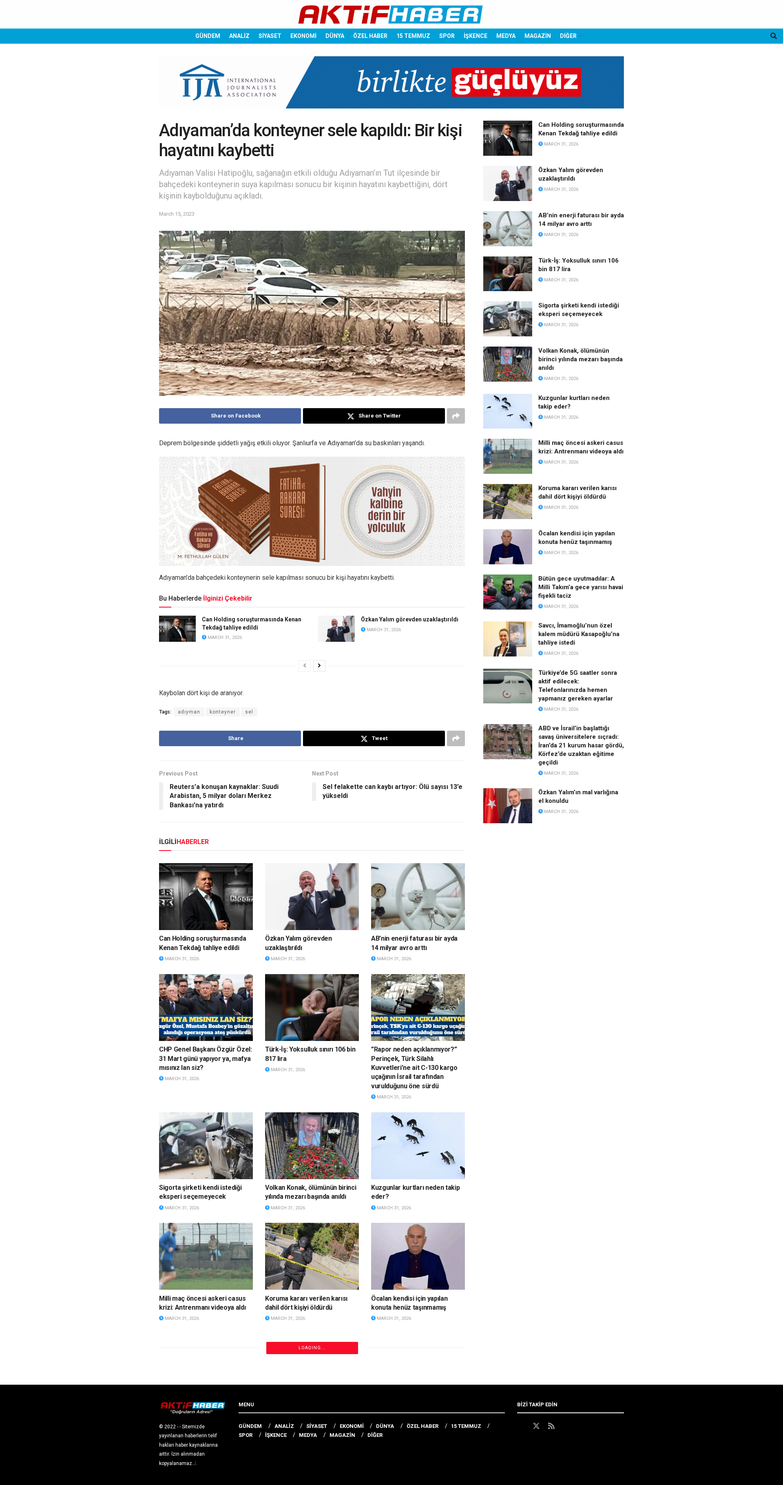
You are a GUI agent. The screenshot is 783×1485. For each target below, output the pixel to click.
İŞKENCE (475, 36)
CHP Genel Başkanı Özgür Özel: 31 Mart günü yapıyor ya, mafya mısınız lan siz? (205, 1058)
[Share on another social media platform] (456, 416)
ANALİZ (239, 36)
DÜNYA (334, 36)
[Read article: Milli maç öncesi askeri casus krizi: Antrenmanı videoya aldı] (206, 1256)
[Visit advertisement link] (391, 88)
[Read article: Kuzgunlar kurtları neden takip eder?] (418, 1145)
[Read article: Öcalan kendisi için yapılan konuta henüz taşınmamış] (418, 1256)
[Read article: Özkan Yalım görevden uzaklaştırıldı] (336, 629)
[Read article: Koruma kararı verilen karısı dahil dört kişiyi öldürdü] (312, 1256)
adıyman (189, 712)
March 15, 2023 (177, 214)
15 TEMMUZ (413, 36)
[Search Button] (773, 36)
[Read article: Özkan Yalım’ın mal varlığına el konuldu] (507, 805)
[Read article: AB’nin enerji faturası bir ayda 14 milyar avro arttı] (418, 896)
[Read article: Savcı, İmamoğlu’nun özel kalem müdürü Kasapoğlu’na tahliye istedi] (312, 1367)
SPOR (447, 36)
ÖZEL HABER (370, 36)
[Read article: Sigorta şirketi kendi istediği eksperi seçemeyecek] (206, 1145)
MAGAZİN (537, 36)
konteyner (223, 712)
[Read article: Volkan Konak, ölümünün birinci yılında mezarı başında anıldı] (312, 1145)
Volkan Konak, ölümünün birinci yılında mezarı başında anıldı (580, 359)
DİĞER (568, 36)
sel (249, 712)
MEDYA (505, 36)
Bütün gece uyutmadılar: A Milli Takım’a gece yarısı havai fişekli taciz (205, 1418)
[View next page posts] (319, 666)
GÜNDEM (207, 36)
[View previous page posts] (305, 666)
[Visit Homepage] (391, 14)
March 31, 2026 (224, 637)
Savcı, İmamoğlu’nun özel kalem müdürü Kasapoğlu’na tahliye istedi (306, 1418)
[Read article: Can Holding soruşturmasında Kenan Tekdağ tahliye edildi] (177, 629)
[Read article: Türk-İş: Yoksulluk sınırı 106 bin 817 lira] (312, 1007)
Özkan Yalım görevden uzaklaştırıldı (409, 619)
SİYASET (270, 36)
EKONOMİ (303, 36)
